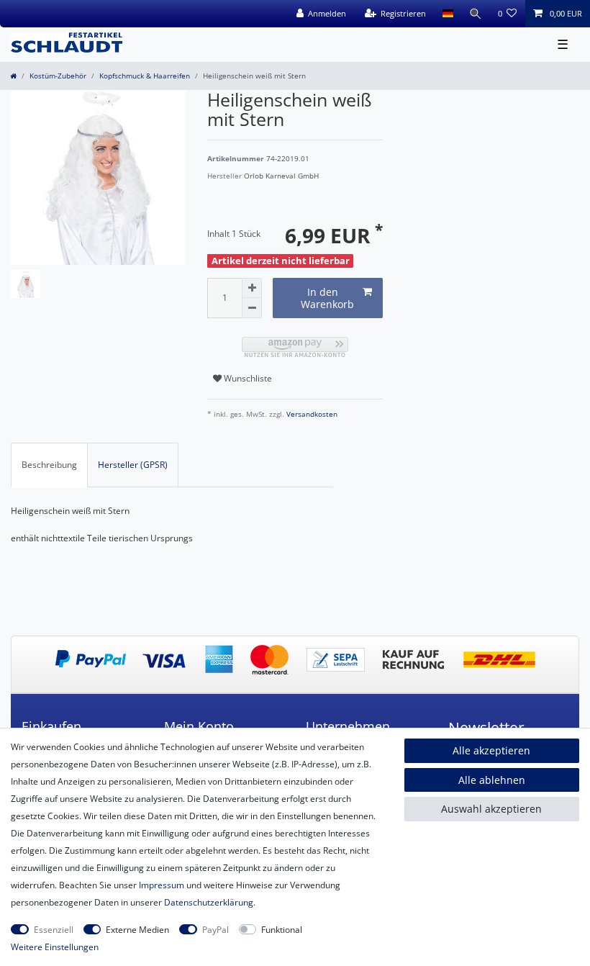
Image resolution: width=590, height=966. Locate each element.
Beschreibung (49, 465)
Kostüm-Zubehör (58, 76)
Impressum (161, 885)
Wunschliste (247, 378)
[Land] (447, 13)
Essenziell (53, 930)
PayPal (215, 930)
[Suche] (475, 13)
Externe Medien (137, 930)
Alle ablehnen (491, 780)
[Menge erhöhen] (252, 288)
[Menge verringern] (252, 308)
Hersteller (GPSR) (133, 465)
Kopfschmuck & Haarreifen (144, 76)
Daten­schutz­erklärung (208, 902)
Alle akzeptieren (491, 750)
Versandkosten (310, 414)
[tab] (49, 465)
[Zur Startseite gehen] (13, 76)
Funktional (281, 930)
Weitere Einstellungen (55, 947)
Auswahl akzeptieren (491, 809)
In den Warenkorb (327, 298)
